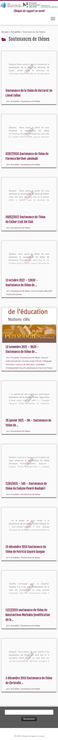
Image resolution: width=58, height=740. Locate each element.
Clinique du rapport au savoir (33, 736)
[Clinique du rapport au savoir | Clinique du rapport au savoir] (29, 5)
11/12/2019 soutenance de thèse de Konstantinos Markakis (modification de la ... (28, 615)
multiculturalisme (14, 294)
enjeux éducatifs (45, 291)
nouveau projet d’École (32, 361)
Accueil (5, 31)
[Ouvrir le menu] (53, 19)
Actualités (16, 31)
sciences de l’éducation (25, 364)
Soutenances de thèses (30, 101)
